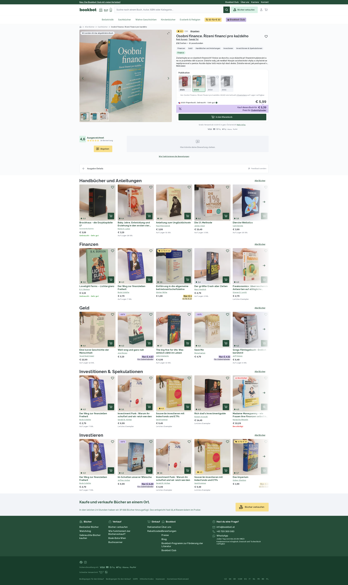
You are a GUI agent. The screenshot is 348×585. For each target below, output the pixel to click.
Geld (84, 307)
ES (245, 579)
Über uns (166, 527)
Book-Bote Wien (117, 538)
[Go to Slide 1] (84, 116)
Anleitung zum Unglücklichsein (173, 222)
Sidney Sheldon (239, 480)
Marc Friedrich (200, 289)
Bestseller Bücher (89, 527)
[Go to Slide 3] (104, 116)
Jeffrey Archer (124, 480)
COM (240, 579)
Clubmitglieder (258, 110)
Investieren (91, 435)
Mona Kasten (199, 353)
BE (263, 579)
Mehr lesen (180, 66)
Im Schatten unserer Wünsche (135, 477)
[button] (125, 76)
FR (258, 579)
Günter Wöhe (161, 292)
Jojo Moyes (122, 353)
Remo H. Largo (124, 229)
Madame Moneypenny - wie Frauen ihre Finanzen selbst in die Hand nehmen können (249, 416)
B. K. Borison (84, 289)
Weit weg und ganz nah (131, 350)
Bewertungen (168, 531)
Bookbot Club (168, 550)
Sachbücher (124, 19)
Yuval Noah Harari (86, 356)
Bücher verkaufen (118, 527)
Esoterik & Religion (190, 19)
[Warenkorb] (266, 9)
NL (254, 579)
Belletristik (108, 19)
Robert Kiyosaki (201, 417)
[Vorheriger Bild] (82, 78)
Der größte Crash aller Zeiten (211, 286)
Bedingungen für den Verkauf (118, 579)
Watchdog (85, 531)
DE (234, 579)
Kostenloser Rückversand (178, 579)
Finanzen (88, 244)
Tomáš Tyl (194, 39)
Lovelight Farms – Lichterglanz (96, 286)
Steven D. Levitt (240, 292)
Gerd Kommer (162, 420)
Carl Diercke (238, 226)
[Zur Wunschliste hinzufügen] (266, 36)
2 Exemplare (242, 95)
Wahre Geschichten (146, 19)
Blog (164, 539)
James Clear (199, 226)
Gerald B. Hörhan (125, 420)
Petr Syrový (181, 39)
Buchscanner (115, 542)
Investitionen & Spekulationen (111, 371)
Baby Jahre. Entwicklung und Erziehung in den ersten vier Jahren (134, 225)
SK (230, 579)
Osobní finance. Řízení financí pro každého (202, 95)
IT (250, 579)
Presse (165, 535)
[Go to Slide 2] (94, 116)
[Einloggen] (261, 9)
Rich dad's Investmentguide (210, 413)
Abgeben (194, 31)
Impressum (160, 579)
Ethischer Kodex (147, 579)
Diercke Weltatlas (243, 222)
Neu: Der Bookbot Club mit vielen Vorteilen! (99, 2)
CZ (225, 579)
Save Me (199, 350)
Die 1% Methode (203, 222)
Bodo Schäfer (123, 292)
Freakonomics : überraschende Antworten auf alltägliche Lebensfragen (250, 289)
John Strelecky (162, 356)
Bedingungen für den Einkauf (91, 579)
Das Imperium (240, 477)
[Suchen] (226, 10)
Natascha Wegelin (240, 420)
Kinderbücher (168, 19)
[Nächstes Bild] (168, 78)
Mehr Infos (241, 125)
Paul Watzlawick (163, 226)
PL (267, 579)
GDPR (135, 579)
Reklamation (154, 527)
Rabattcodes (154, 531)
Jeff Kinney (238, 356)
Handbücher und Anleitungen (110, 180)
